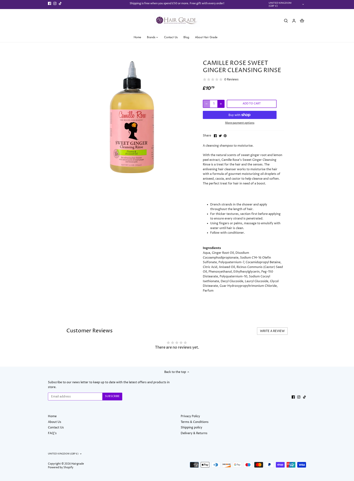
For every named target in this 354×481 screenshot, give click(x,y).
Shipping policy (191, 427)
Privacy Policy (190, 416)
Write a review (272, 331)
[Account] (294, 21)
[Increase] (220, 104)
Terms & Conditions (195, 422)
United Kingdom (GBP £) (280, 4)
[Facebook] (49, 3)
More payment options (239, 123)
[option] (132, 117)
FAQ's (52, 433)
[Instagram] (54, 3)
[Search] (286, 21)
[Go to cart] (302, 21)
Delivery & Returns (194, 433)
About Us (54, 422)
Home (52, 416)
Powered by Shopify (60, 467)
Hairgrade (77, 464)
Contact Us (56, 427)
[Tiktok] (60, 3)
